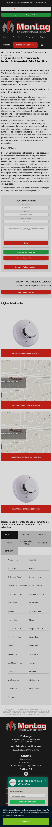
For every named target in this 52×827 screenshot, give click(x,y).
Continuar (26, 821)
